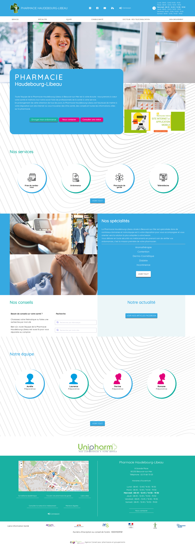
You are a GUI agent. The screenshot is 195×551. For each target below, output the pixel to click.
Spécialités (42, 19)
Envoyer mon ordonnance (44, 119)
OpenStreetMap (77, 490)
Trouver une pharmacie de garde (58, 496)
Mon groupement (176, 19)
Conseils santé (97, 19)
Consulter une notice (91, 119)
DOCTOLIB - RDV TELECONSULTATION (136, 19)
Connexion (126, 8)
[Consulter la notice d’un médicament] (112, 8)
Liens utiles (85, 496)
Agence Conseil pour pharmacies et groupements (104, 542)
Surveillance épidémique (27, 496)
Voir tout (97, 200)
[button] (53, 474)
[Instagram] (90, 8)
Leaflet (68, 490)
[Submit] (57, 322)
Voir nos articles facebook (141, 315)
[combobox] (76, 322)
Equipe (69, 19)
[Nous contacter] (104, 8)
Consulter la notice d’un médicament (42, 506)
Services (15, 19)
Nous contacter (69, 119)
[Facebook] (97, 8)
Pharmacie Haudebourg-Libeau (44, 8)
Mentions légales (72, 506)
